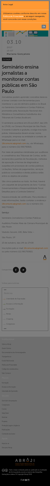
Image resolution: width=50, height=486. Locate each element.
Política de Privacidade (13, 16)
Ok (44, 27)
